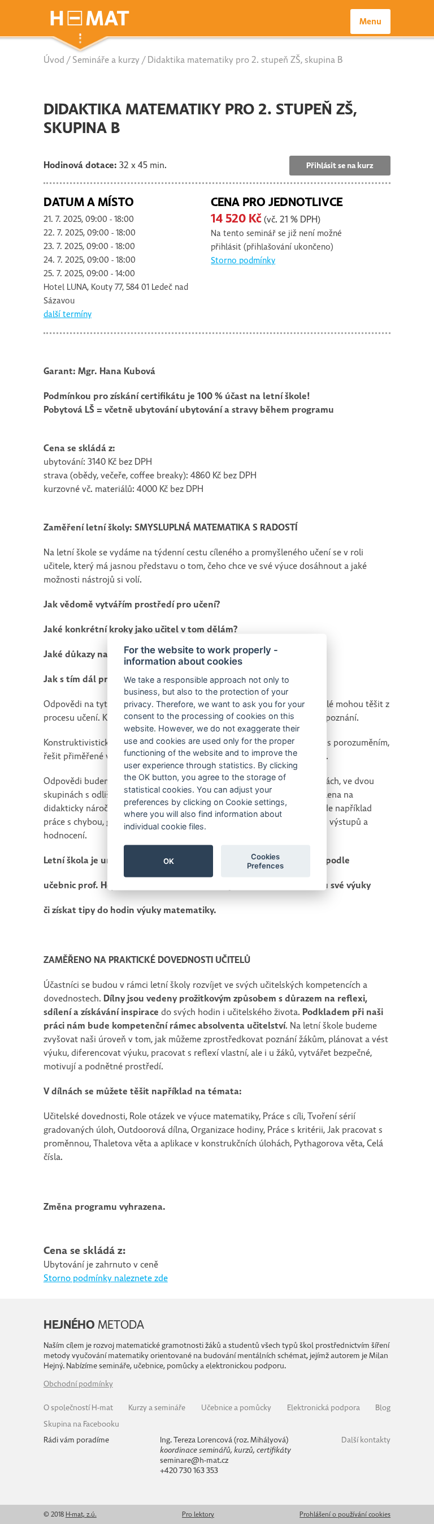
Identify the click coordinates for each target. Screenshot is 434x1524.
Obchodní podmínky (78, 1384)
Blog (382, 1407)
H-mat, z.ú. (81, 1514)
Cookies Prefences (265, 860)
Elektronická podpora (323, 1407)
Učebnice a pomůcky (236, 1407)
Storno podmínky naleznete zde (106, 1278)
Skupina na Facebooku (81, 1424)
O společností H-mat (78, 1407)
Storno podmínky (243, 260)
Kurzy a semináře (156, 1407)
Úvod (54, 60)
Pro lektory (198, 1514)
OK (168, 860)
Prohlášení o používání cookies (345, 1514)
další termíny (68, 314)
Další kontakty (365, 1440)
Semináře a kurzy (106, 60)
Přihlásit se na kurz (340, 165)
